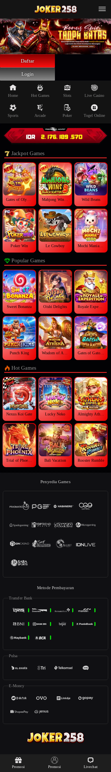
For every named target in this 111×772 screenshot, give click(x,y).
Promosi (18, 767)
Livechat (91, 767)
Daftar (27, 61)
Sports (13, 115)
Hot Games (40, 95)
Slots (67, 95)
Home (13, 95)
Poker (67, 115)
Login (27, 74)
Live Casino (94, 95)
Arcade (40, 115)
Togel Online (94, 115)
